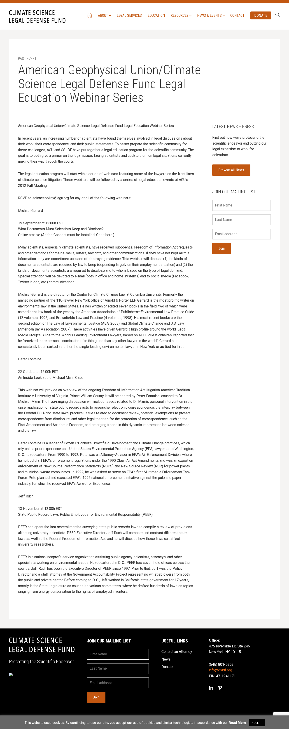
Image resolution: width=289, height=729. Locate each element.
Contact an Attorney (176, 651)
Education (156, 15)
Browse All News (231, 170)
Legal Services (129, 15)
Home (89, 14)
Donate (260, 15)
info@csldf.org (220, 670)
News (166, 659)
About (103, 15)
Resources (180, 15)
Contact (237, 15)
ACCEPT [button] (257, 722)
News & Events (209, 15)
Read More (237, 723)
